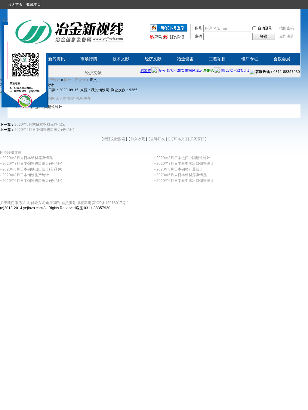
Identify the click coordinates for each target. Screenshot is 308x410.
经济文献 (153, 59)
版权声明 (84, 203)
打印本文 (177, 139)
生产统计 (53, 80)
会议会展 (281, 59)
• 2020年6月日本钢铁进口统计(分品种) (31, 181)
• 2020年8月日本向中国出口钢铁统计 (184, 163)
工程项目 (217, 59)
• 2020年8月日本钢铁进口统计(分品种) (31, 163)
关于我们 (7, 203)
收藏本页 (33, 4)
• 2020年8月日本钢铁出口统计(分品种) (31, 169)
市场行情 (88, 59)
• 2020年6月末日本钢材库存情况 (180, 175)
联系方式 (22, 203)
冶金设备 (185, 59)
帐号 (198, 28)
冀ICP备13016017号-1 (110, 203)
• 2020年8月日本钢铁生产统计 (24, 175)
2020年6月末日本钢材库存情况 (39, 124)
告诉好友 (157, 139)
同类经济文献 (11, 152)
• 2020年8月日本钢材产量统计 (178, 169)
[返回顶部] (0, 213)
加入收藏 (138, 139)
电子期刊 (53, 203)
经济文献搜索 (114, 139)
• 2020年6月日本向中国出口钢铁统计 (184, 181)
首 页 (24, 59)
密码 (198, 36)
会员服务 (68, 203)
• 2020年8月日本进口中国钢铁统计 (182, 158)
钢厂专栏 (249, 59)
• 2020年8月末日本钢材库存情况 (26, 158)
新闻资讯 (56, 59)
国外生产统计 (75, 80)
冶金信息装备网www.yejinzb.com (70, 30)
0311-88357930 (277, 72)
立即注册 (286, 36)
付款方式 (38, 203)
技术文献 (120, 59)
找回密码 (286, 28)
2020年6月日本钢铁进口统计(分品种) (44, 130)
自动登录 (265, 28)
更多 (87, 98)
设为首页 (15, 4)
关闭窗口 (197, 139)
